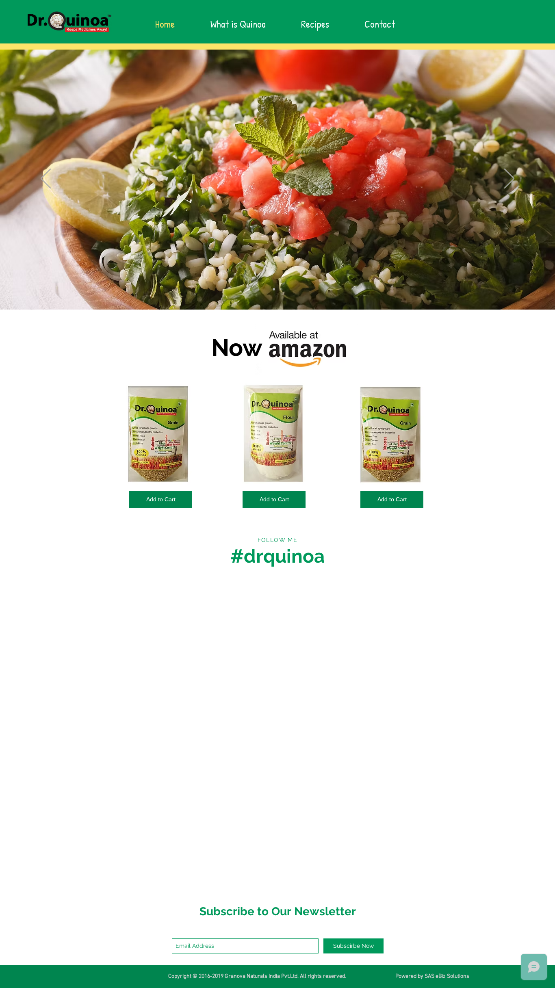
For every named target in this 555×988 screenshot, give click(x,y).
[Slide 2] (281, 289)
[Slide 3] (274, 289)
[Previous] (46, 179)
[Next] (509, 179)
